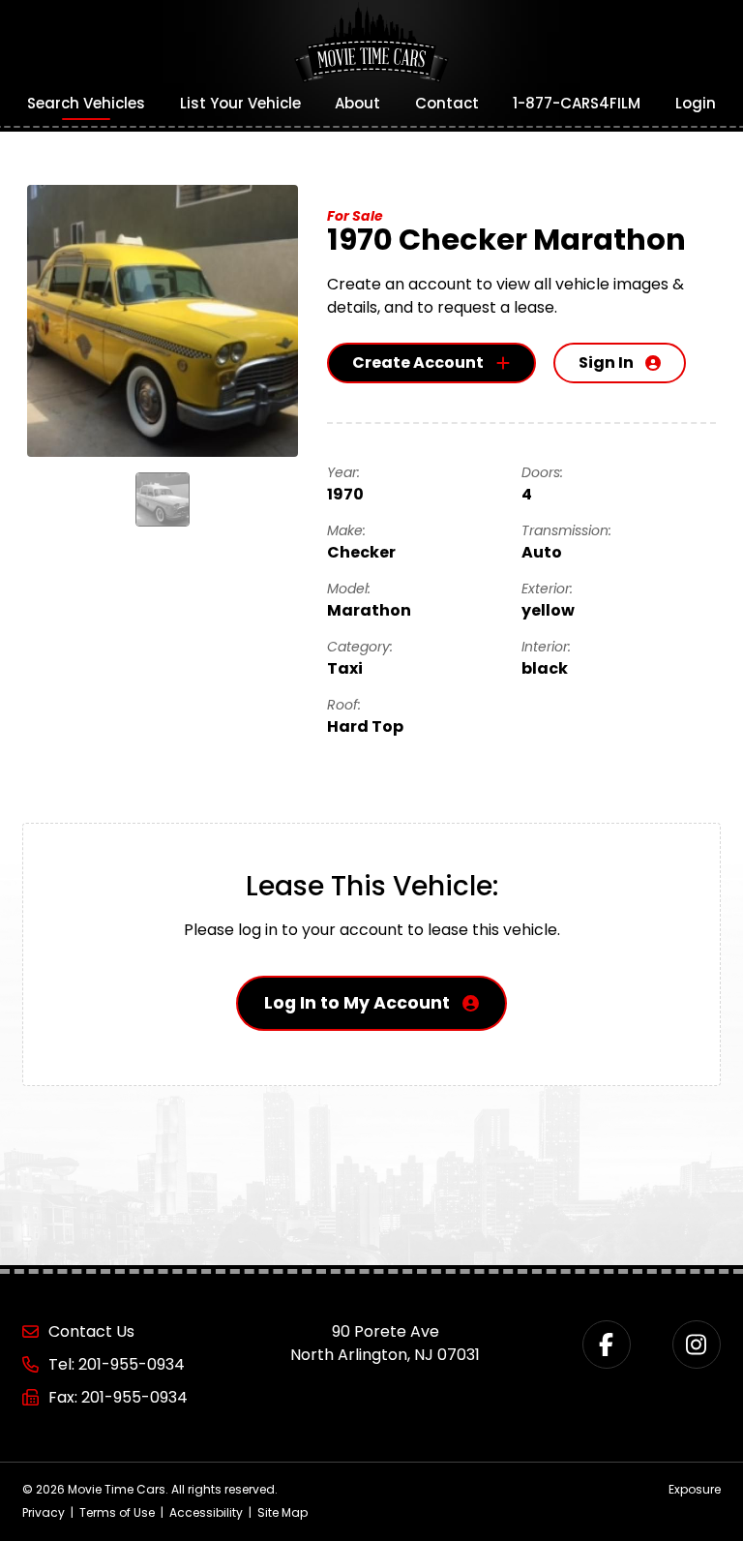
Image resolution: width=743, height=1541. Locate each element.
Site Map (282, 1512)
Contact (447, 103)
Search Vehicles (86, 103)
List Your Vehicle (240, 103)
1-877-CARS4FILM (576, 103)
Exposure (695, 1489)
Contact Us (91, 1331)
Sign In (606, 362)
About (357, 103)
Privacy (43, 1512)
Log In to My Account (357, 1002)
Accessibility (206, 1512)
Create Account (418, 362)
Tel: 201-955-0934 (116, 1364)
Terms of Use (117, 1512)
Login (695, 103)
